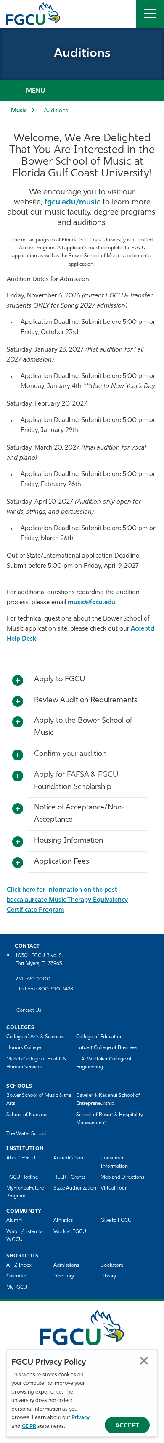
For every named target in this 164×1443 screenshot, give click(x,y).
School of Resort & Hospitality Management (109, 1118)
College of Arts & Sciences (35, 1037)
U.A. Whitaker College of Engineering (104, 1063)
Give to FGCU (116, 1220)
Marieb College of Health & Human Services (36, 1063)
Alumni (14, 1220)
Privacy (80, 1417)
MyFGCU (16, 1287)
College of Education (99, 1037)
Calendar (16, 1276)
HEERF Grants (69, 1177)
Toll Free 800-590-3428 (45, 989)
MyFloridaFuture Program (25, 1192)
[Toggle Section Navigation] (82, 90)
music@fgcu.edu (91, 603)
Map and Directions (122, 1177)
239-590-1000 (33, 979)
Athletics (63, 1220)
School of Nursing (26, 1114)
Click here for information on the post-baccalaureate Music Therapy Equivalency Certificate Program (67, 900)
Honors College (23, 1047)
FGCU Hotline (22, 1177)
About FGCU (20, 1158)
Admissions (66, 1265)
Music (19, 111)
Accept (127, 1426)
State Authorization (74, 1188)
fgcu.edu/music (73, 203)
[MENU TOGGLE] (150, 14)
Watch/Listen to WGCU (24, 1235)
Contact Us (28, 1010)
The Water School (26, 1133)
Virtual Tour (114, 1188)
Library (108, 1276)
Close (144, 1360)
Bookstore (112, 1265)
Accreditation (68, 1158)
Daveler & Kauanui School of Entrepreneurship (108, 1099)
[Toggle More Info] (18, 681)
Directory (63, 1276)
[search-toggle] (122, 14)
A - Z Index (19, 1265)
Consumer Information (114, 1162)
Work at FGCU (69, 1231)
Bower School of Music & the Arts (38, 1099)
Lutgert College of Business (106, 1047)
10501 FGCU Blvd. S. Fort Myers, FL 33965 (39, 959)
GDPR (29, 1426)
